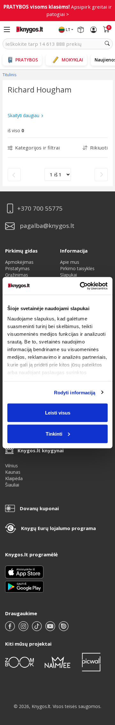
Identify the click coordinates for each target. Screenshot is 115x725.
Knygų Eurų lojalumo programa (58, 528)
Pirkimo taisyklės (77, 268)
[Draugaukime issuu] (63, 629)
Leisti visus (57, 412)
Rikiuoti (99, 147)
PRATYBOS (26, 60)
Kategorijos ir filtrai (37, 147)
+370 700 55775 (40, 208)
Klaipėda (14, 478)
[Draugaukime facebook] (10, 629)
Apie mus (69, 262)
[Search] (107, 43)
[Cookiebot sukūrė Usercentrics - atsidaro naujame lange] (81, 286)
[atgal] (14, 174)
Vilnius (11, 466)
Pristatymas (17, 268)
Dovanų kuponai (39, 508)
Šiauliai (12, 485)
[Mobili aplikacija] (24, 586)
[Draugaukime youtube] (50, 629)
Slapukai (68, 275)
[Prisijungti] (93, 30)
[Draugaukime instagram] (24, 629)
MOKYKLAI (72, 60)
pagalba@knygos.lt (47, 226)
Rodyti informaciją (75, 392)
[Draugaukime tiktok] (37, 629)
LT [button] (68, 29)
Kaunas (12, 472)
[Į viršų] (102, 680)
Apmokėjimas (19, 262)
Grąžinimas (16, 275)
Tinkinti (54, 433)
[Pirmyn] (101, 174)
